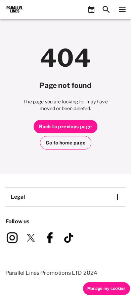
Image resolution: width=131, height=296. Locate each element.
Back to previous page (65, 126)
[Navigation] (122, 9)
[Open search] (106, 9)
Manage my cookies (106, 288)
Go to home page (66, 142)
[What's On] (91, 9)
